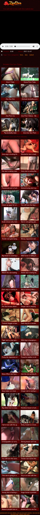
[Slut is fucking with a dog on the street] (29, 281)
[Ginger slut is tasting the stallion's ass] (29, 382)
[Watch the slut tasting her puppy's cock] (10, 264)
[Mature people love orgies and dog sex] (10, 501)
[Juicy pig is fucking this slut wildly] (10, 146)
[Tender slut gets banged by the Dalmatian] (10, 230)
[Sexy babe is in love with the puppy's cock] (10, 382)
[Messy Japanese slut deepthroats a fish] (29, 230)
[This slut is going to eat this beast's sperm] (10, 467)
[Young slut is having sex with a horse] (10, 484)
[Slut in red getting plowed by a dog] (29, 213)
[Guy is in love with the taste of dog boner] (29, 467)
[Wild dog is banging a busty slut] (29, 332)
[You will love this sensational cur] (10, 450)
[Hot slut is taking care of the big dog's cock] (10, 163)
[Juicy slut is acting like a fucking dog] (29, 163)
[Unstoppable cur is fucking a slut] (10, 433)
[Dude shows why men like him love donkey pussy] (10, 213)
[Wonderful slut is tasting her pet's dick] (29, 146)
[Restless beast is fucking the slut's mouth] (29, 399)
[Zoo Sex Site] (13, 3)
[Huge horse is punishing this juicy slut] (29, 484)
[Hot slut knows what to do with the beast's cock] (10, 298)
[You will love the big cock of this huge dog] (29, 196)
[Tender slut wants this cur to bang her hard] (29, 450)
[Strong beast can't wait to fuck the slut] (29, 433)
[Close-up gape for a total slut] (10, 196)
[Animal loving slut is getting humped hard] (29, 180)
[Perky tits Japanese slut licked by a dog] (10, 349)
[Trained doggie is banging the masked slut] (10, 315)
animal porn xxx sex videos (8, 513)
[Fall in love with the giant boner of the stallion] (10, 416)
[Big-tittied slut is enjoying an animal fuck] (10, 399)
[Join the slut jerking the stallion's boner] (29, 366)
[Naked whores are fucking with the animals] (29, 501)
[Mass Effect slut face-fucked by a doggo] (10, 366)
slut (26, 55)
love (21, 55)
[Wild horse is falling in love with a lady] (29, 247)
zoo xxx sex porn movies (24, 513)
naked (31, 55)
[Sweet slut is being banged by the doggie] (29, 264)
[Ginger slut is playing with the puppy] (29, 298)
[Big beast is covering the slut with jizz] (10, 247)
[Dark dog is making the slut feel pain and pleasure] (10, 281)
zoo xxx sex (36, 513)
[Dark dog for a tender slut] (29, 315)
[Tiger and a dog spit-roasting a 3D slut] (10, 332)
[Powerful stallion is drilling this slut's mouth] (29, 349)
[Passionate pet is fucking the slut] (10, 180)
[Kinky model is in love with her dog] (29, 416)
